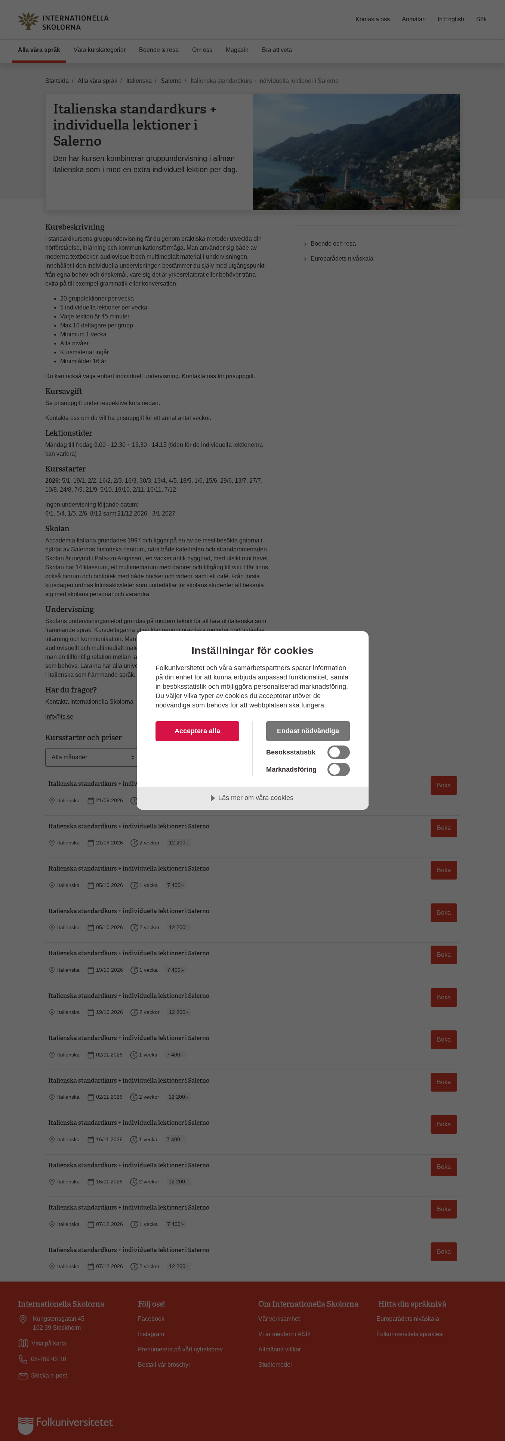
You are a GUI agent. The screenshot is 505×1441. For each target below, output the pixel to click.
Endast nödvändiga (308, 731)
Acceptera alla (197, 731)
